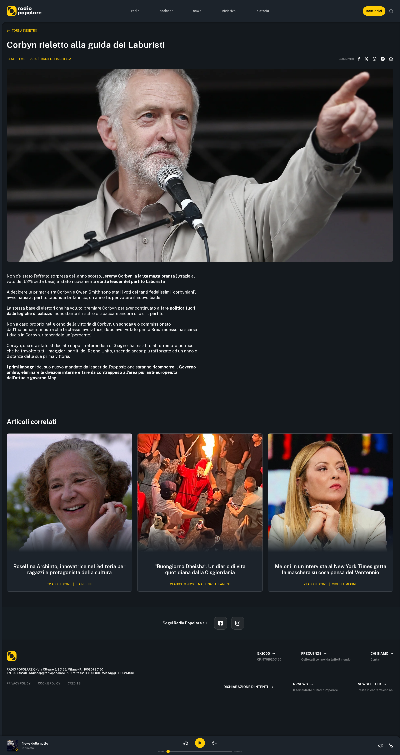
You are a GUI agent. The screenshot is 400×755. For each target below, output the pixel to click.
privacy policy (18, 683)
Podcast (166, 11)
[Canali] (390, 745)
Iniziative (228, 11)
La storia (262, 11)
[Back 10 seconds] (185, 742)
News (197, 11)
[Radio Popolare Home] (24, 11)
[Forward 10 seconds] (214, 742)
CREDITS (74, 683)
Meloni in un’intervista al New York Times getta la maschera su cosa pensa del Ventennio (330, 569)
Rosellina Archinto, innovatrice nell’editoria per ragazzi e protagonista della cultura (69, 569)
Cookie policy (49, 683)
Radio (135, 11)
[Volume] (380, 745)
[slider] (168, 751)
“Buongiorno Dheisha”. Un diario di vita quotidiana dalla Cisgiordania (200, 569)
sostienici (374, 11)
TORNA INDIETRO (24, 30)
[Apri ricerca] (391, 11)
